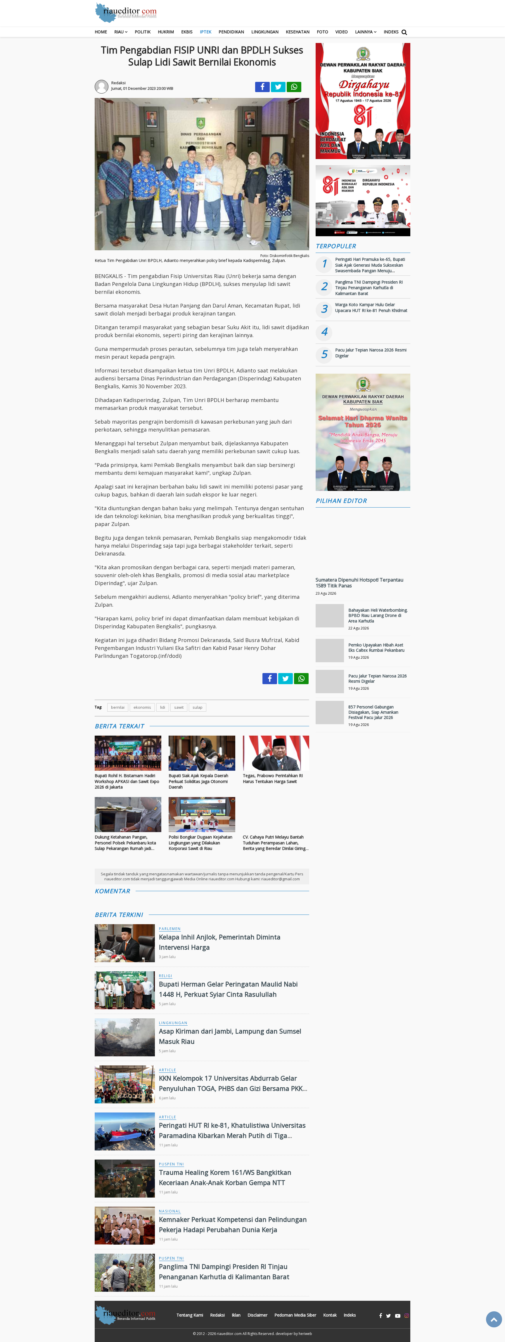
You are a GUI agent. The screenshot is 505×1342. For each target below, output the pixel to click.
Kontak (330, 1315)
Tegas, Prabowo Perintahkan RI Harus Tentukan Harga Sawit (273, 778)
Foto (322, 32)
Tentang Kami (190, 1315)
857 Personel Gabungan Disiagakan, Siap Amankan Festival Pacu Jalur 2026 (373, 712)
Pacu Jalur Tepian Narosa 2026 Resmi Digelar (377, 678)
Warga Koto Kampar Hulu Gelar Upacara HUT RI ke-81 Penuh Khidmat (371, 307)
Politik (143, 32)
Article (167, 1069)
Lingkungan (265, 32)
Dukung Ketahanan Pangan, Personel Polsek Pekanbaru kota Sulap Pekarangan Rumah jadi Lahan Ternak (125, 842)
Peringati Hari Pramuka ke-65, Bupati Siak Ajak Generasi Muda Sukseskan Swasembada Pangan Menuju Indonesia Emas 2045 (370, 267)
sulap (198, 707)
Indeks (391, 32)
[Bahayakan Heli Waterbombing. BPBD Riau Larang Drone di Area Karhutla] (330, 618)
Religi (165, 975)
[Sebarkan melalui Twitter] (278, 87)
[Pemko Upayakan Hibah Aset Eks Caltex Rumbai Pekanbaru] (330, 653)
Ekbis (187, 32)
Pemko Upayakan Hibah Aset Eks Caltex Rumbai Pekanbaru (376, 647)
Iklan (236, 1315)
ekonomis (142, 707)
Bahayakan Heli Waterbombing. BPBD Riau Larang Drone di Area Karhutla (378, 615)
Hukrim (166, 32)
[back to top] (494, 1319)
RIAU (119, 32)
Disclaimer (257, 1315)
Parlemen (170, 928)
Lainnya (364, 32)
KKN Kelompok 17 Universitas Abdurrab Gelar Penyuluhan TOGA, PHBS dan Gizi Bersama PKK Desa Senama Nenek (230, 1088)
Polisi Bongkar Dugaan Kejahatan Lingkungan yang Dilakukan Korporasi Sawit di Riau (200, 842)
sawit (179, 707)
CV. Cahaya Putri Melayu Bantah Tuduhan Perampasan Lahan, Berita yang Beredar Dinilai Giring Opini (274, 842)
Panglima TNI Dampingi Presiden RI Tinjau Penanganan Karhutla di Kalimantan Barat (369, 287)
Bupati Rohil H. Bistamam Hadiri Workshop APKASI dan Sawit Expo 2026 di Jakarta (127, 781)
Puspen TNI (171, 1164)
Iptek (205, 32)
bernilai (117, 707)
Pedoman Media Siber (295, 1315)
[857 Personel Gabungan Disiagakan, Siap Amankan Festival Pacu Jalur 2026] (330, 715)
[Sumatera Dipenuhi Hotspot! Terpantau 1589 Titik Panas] (363, 561)
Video (341, 32)
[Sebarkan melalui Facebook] (262, 87)
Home (101, 32)
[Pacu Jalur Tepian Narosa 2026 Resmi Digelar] (330, 684)
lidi (162, 707)
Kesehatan (297, 32)
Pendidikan (231, 32)
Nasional (170, 1211)
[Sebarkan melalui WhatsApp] (294, 87)
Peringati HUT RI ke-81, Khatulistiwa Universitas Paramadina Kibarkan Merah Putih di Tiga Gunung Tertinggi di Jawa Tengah (232, 1135)
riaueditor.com (229, 1333)
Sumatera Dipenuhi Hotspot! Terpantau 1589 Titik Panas (359, 583)
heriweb (305, 1333)
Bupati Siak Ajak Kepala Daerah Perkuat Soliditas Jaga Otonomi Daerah (198, 781)
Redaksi (217, 1315)
